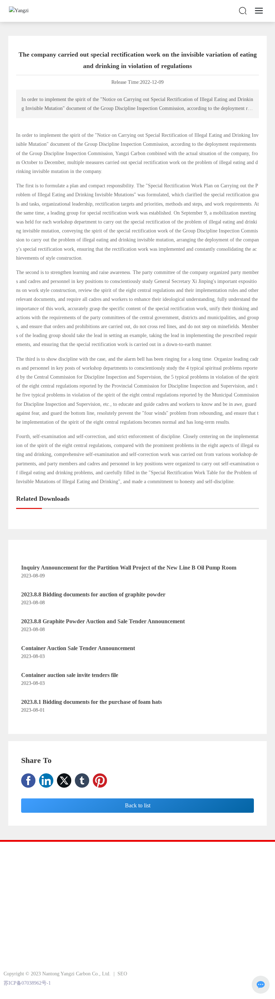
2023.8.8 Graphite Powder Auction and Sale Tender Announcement (103, 621)
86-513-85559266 (47, 926)
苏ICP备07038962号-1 (27, 983)
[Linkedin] (46, 780)
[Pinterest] (100, 780)
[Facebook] (28, 780)
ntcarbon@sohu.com (60, 945)
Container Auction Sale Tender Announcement (78, 648)
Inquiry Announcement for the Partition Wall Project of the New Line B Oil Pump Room (128, 568)
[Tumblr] (82, 780)
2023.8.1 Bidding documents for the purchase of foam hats (91, 702)
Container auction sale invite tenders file (69, 675)
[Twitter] (64, 780)
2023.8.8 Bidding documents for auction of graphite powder (93, 594)
